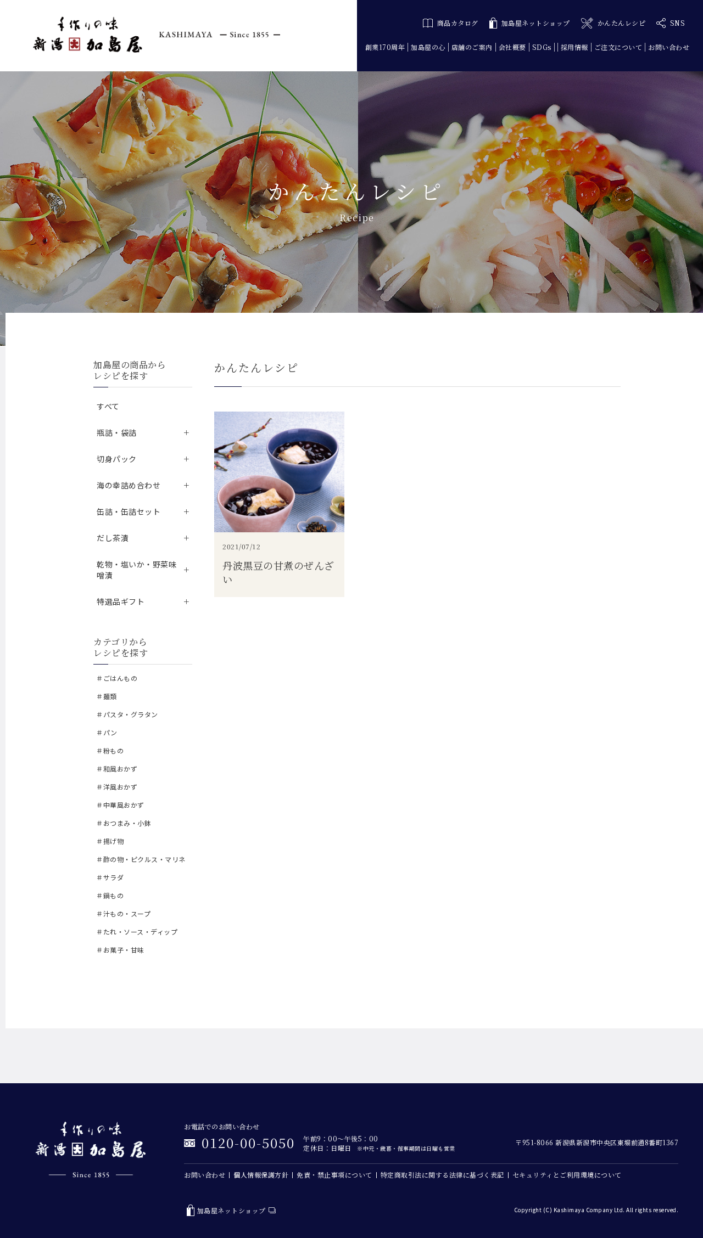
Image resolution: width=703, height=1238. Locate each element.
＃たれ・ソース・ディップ (136, 931)
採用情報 (574, 47)
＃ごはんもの (116, 678)
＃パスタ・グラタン (127, 714)
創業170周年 (385, 47)
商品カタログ (457, 22)
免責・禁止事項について (334, 1174)
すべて (108, 406)
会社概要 (512, 47)
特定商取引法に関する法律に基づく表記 (442, 1174)
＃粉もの (110, 750)
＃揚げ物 (110, 841)
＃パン (107, 732)
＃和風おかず (116, 768)
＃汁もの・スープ (123, 913)
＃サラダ (110, 877)
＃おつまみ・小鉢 (123, 823)
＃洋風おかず (116, 786)
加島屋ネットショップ (535, 22)
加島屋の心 (428, 47)
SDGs (541, 47)
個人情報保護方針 (260, 1174)
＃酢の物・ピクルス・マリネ (141, 859)
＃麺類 (106, 696)
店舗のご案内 (472, 47)
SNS (677, 22)
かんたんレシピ (622, 22)
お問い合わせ (668, 47)
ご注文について (618, 47)
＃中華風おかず (120, 804)
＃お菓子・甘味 (120, 949)
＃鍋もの (110, 895)
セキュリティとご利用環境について (567, 1174)
